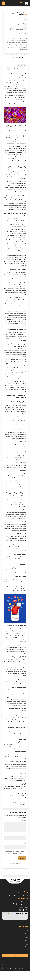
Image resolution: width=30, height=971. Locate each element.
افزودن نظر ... (23, 820)
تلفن (27, 937)
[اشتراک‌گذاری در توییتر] (20, 68)
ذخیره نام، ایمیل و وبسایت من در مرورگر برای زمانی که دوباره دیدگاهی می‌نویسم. (14, 852)
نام (25, 835)
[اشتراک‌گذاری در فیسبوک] (22, 68)
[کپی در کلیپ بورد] (8, 68)
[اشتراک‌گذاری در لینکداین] (17, 68)
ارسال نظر (22, 858)
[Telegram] (23, 910)
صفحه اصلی (20, 54)
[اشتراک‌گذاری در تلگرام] (11, 68)
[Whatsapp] (26, 910)
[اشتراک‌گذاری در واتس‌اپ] (14, 68)
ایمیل (24, 843)
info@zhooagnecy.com (20, 904)
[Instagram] (20, 910)
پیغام (26, 944)
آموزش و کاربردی (20, 29)
